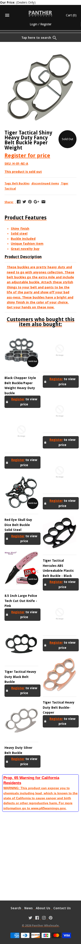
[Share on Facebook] (18, 202)
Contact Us (62, 908)
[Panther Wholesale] (41, 13)
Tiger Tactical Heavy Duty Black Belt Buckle (20, 677)
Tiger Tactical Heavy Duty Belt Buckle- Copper (58, 707)
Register (46, 24)
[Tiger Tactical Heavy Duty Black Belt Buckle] (21, 644)
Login (33, 24)
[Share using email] (43, 202)
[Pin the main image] (30, 202)
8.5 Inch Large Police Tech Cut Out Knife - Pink (20, 601)
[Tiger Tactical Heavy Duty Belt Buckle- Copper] (59, 675)
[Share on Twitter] (24, 202)
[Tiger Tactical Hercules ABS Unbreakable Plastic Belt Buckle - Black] (59, 533)
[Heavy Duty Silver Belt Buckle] (21, 720)
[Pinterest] (50, 918)
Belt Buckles (20, 183)
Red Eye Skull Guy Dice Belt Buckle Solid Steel (18, 525)
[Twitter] (30, 918)
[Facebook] (37, 918)
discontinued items (45, 183)
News (28, 908)
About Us (43, 908)
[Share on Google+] (36, 202)
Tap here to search (36, 37)
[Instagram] (44, 918)
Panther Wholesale (45, 925)
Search (16, 908)
